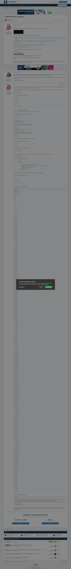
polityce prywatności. (45, 284)
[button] (21, 287)
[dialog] (35, 284)
